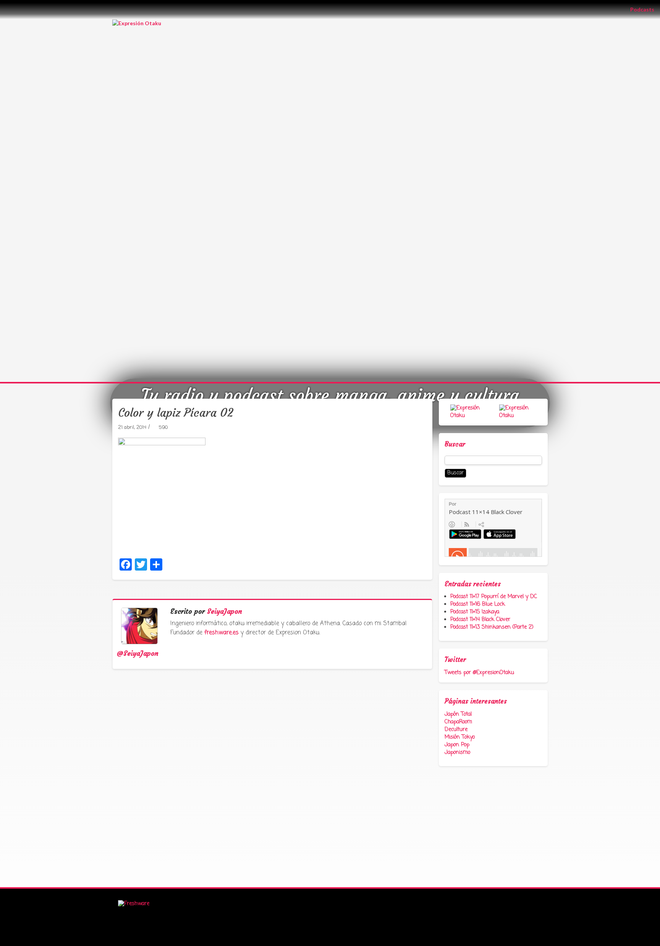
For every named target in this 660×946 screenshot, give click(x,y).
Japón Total (458, 714)
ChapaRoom (458, 722)
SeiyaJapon (224, 611)
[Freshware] (133, 904)
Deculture (456, 730)
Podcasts (645, 9)
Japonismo (457, 753)
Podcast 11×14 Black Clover (480, 620)
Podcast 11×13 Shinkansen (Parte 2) (492, 627)
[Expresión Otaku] (136, 22)
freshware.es (221, 633)
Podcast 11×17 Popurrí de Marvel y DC (493, 597)
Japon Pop (457, 745)
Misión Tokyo (460, 737)
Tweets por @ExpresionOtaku (479, 673)
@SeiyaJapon (138, 653)
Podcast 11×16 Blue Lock (477, 604)
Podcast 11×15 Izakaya (474, 612)
